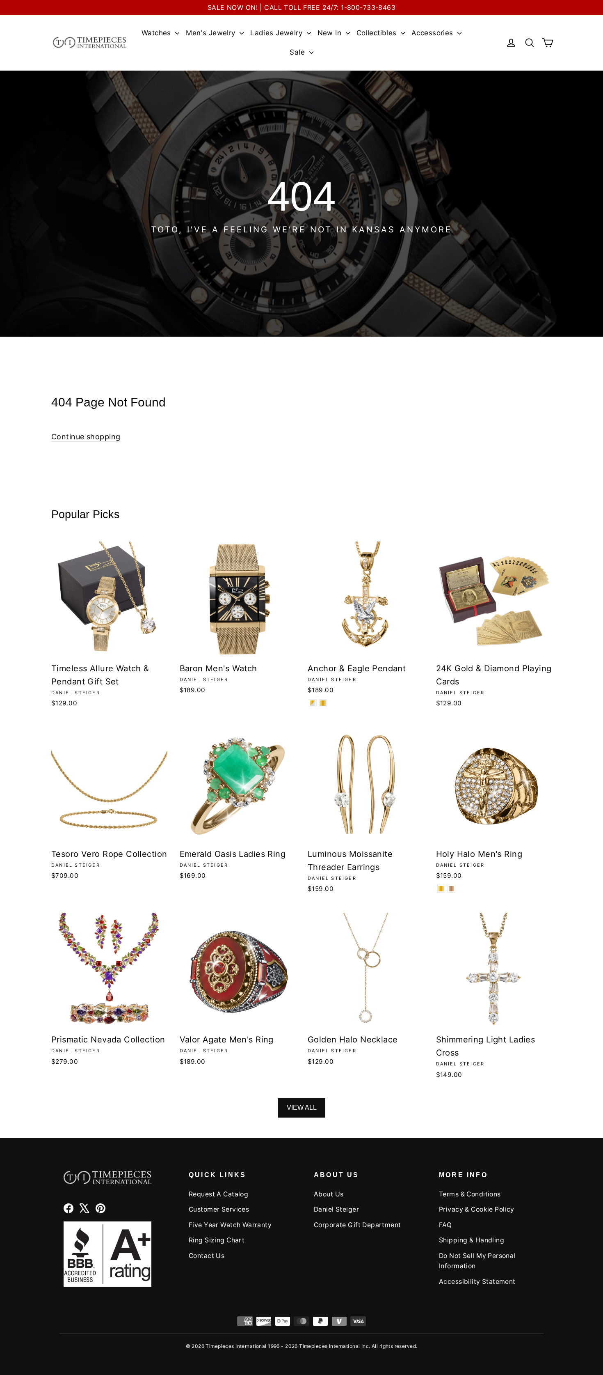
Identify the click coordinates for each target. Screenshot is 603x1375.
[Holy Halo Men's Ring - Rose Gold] (451, 888)
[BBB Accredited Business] (107, 1254)
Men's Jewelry (212, 33)
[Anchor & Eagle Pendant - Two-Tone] (312, 703)
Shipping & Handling (471, 1240)
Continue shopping (86, 436)
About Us (328, 1194)
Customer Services (219, 1209)
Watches (157, 33)
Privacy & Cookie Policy (476, 1209)
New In (330, 33)
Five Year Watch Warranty (230, 1225)
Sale (298, 52)
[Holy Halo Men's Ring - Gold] (441, 888)
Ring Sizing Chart (216, 1240)
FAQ (445, 1225)
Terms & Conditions (470, 1194)
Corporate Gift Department (357, 1225)
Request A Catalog (218, 1194)
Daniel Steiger (336, 1209)
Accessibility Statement (477, 1281)
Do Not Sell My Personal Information (477, 1261)
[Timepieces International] (89, 42)
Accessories (433, 33)
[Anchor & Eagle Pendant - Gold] (323, 703)
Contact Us (206, 1256)
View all (302, 1107)
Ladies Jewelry (277, 33)
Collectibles (377, 33)
